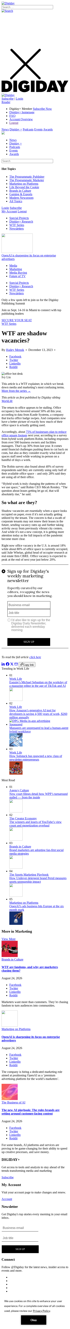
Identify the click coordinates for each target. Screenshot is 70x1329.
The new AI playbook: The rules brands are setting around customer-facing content (31, 1111)
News (5, 129)
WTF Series (16, 225)
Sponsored (15, 724)
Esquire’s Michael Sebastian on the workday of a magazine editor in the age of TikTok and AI (38, 684)
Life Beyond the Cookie (24, 187)
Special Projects (19, 218)
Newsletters (16, 228)
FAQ (12, 115)
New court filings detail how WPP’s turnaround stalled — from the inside (38, 795)
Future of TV (17, 276)
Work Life (15, 678)
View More (9, 939)
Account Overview (21, 119)
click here (35, 657)
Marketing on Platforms (23, 183)
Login (19, 98)
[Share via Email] (16, 664)
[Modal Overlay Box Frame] (35, 608)
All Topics (15, 201)
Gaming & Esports (20, 194)
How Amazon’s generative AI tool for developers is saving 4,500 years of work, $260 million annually (38, 714)
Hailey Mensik (15, 350)
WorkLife (7, 401)
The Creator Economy (23, 818)
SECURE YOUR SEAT (17, 320)
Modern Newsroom (21, 197)
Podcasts (28, 129)
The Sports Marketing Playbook (29, 874)
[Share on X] (12, 664)
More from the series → (16, 390)
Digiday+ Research (21, 221)
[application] (35, 1311)
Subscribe (8, 98)
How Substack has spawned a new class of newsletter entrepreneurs (35, 757)
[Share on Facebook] (7, 664)
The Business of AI (13, 1102)
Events (38, 129)
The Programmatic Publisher (26, 176)
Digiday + (16, 129)
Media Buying (18, 272)
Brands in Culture (20, 190)
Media (13, 265)
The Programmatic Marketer (26, 180)
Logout (13, 122)
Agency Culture (19, 790)
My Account (9, 211)
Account (7, 1199)
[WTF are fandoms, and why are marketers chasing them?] (10, 956)
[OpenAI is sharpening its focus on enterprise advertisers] (10, 1025)
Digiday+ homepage (21, 112)
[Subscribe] (8, 95)
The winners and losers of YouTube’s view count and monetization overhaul (35, 823)
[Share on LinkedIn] (3, 664)
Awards (48, 129)
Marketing (15, 269)
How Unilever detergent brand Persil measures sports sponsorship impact (37, 879)
